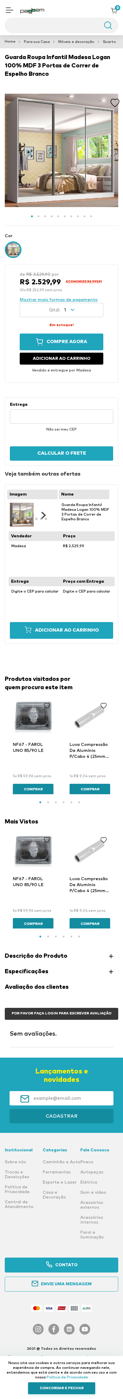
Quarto (109, 42)
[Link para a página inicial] (10, 41)
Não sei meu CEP (61, 429)
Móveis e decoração (76, 42)
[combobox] (61, 25)
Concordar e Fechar (62, 1388)
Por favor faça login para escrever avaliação (61, 1013)
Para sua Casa (37, 42)
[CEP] (61, 413)
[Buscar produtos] (105, 25)
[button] (9, 10)
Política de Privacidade (67, 1377)
